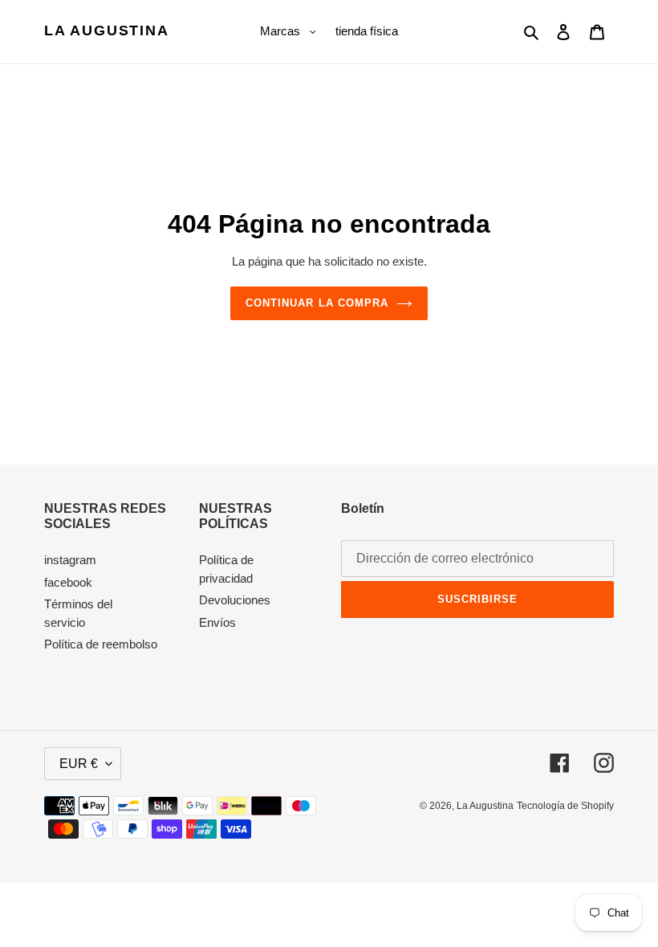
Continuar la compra (317, 303)
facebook (68, 582)
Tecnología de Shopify (565, 805)
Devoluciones (234, 600)
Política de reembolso (100, 644)
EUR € (78, 763)
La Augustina (106, 30)
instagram (70, 560)
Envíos (217, 622)
